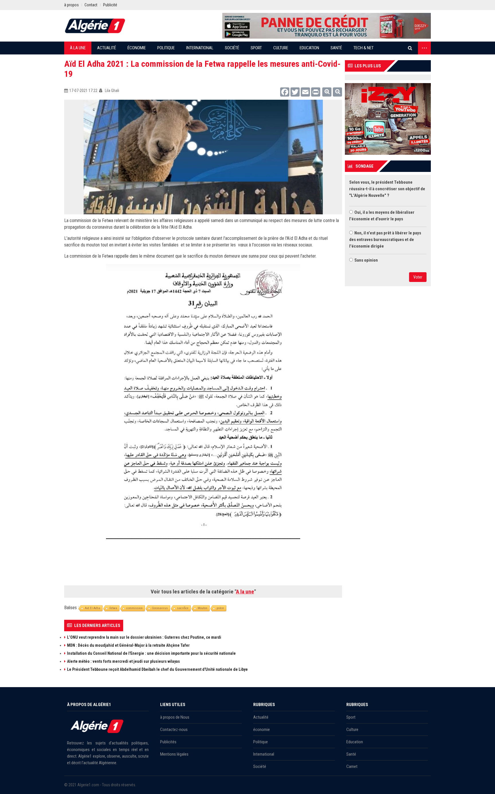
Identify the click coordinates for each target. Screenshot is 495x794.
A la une (245, 591)
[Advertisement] (203, 564)
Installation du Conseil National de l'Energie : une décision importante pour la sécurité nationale (151, 653)
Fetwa (113, 608)
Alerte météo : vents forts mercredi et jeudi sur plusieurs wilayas (123, 661)
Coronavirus (160, 608)
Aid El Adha (92, 608)
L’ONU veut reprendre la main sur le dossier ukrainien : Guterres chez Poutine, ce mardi (144, 637)
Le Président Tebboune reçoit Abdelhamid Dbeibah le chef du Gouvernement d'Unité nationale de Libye (157, 669)
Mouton (202, 608)
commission (134, 608)
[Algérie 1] (95, 26)
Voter (417, 277)
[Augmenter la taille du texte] (326, 92)
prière (220, 608)
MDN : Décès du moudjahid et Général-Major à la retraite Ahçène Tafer (128, 645)
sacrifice (182, 608)
